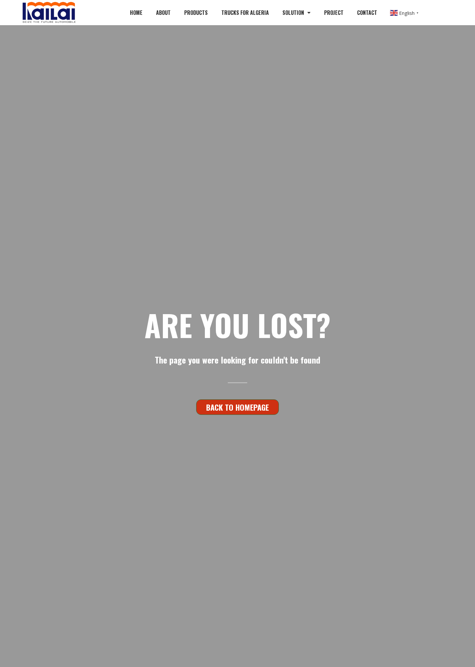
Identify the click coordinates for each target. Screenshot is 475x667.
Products (196, 12)
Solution (293, 12)
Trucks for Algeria (245, 12)
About (163, 12)
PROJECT (333, 12)
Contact (367, 12)
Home (136, 12)
